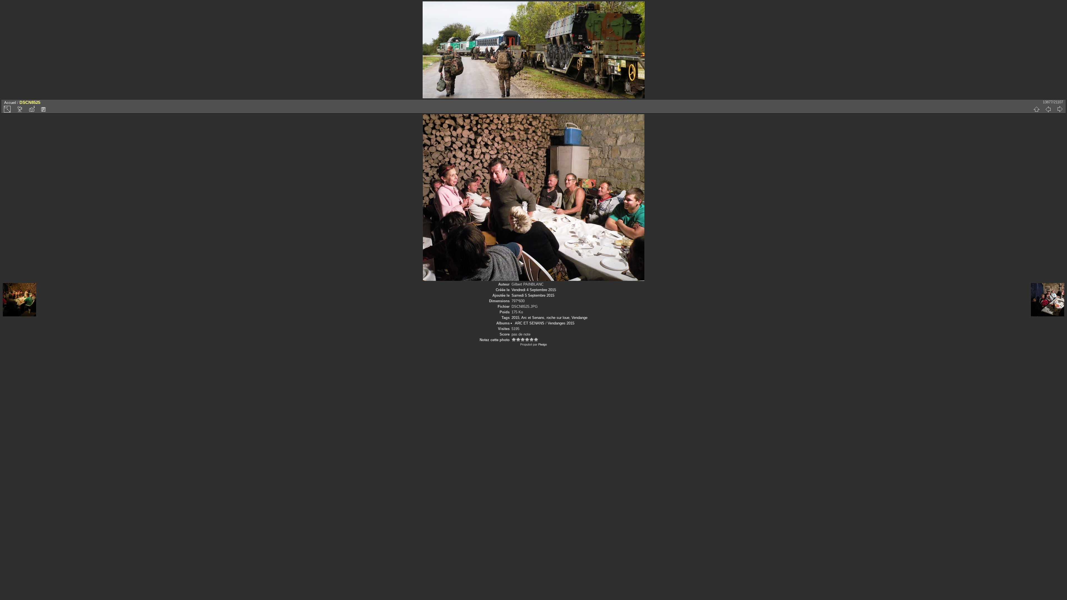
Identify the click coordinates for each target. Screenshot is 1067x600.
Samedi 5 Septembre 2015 (533, 295)
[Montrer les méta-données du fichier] (32, 109)
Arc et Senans (532, 318)
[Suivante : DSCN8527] (1060, 109)
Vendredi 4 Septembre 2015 (534, 290)
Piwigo (542, 344)
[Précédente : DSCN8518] (1048, 109)
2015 (515, 318)
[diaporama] (20, 109)
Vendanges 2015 (561, 323)
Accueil (10, 103)
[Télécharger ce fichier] (43, 109)
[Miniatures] (1036, 109)
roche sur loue (558, 318)
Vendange (579, 318)
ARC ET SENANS (529, 323)
